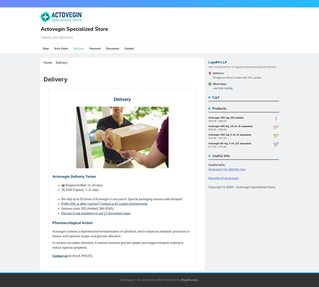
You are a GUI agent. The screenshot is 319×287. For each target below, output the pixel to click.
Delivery (78, 48)
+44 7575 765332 (223, 88)
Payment (95, 48)
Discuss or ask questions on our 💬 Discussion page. (96, 213)
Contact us (60, 256)
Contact (129, 48)
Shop (46, 48)
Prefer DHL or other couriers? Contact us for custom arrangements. (104, 203)
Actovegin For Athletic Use (226, 169)
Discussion (112, 48)
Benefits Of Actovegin (223, 178)
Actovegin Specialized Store (74, 29)
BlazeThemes (189, 280)
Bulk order (61, 48)
